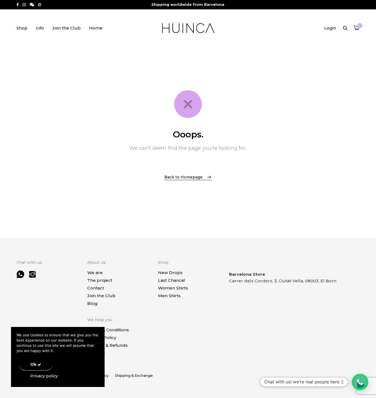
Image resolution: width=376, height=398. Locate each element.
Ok (33, 364)
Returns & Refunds (107, 345)
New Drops (170, 272)
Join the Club (66, 28)
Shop (22, 28)
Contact (95, 288)
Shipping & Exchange (134, 375)
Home (95, 28)
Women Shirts (173, 288)
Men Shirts (169, 295)
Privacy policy (44, 375)
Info (40, 28)
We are (95, 272)
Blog (92, 303)
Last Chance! (171, 280)
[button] (360, 382)
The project (99, 280)
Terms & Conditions (108, 329)
